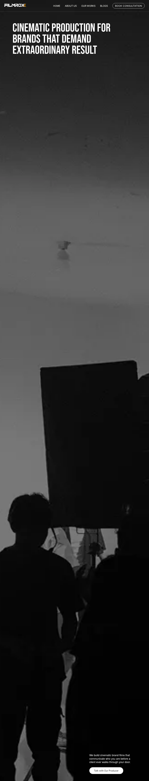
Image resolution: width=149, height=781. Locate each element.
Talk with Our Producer (106, 770)
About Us (71, 5)
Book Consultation (128, 5)
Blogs (104, 5)
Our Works (88, 5)
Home (56, 5)
